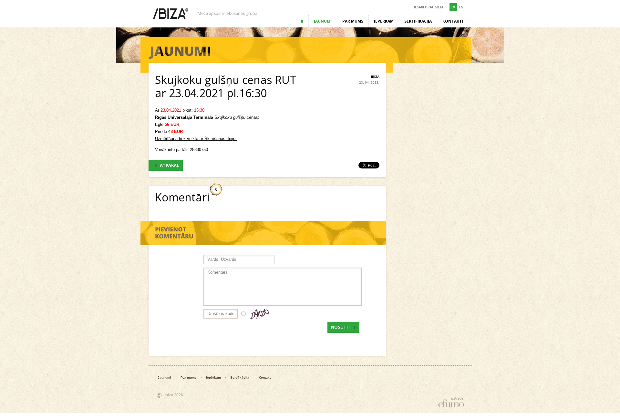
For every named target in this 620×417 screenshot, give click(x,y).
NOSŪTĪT (341, 327)
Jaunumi (323, 21)
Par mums (352, 21)
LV (453, 7)
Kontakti (452, 21)
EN (461, 7)
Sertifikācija (418, 21)
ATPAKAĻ (169, 165)
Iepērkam (384, 21)
